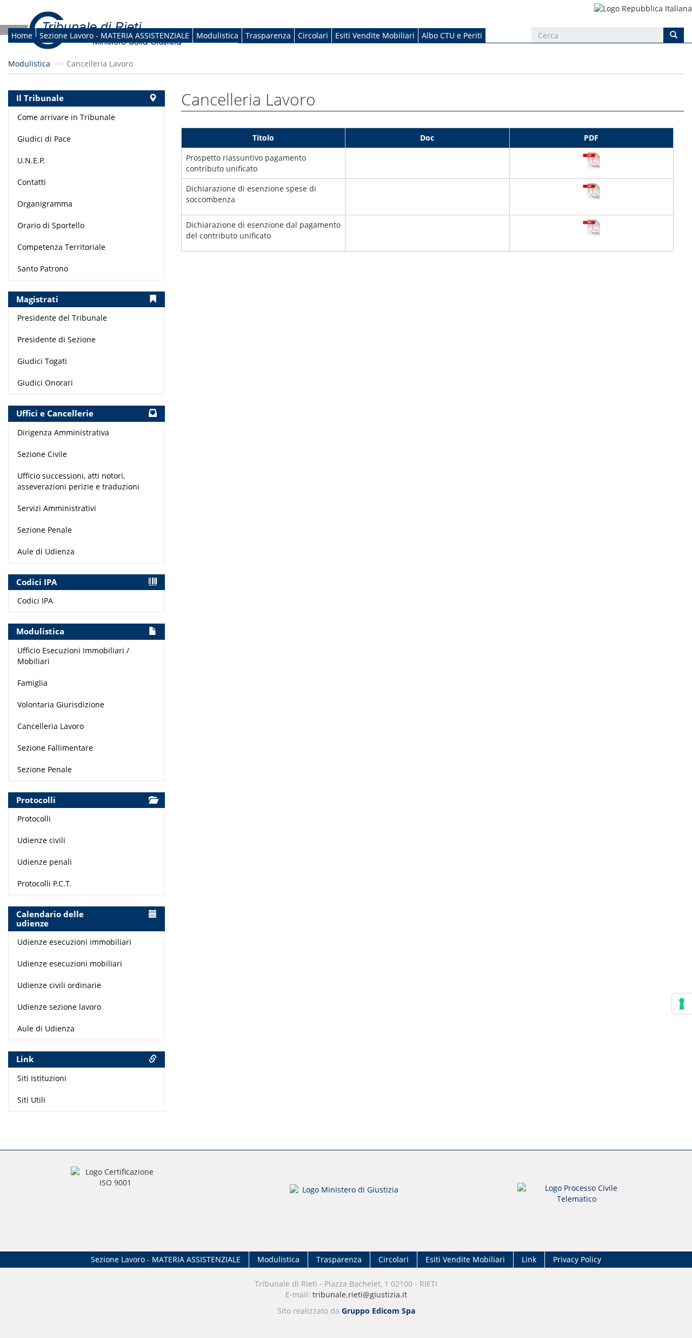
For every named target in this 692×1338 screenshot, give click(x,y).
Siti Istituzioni (41, 1078)
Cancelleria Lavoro (50, 726)
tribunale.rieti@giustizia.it (359, 1294)
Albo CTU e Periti (452, 35)
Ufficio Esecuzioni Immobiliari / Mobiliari (73, 655)
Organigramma (44, 203)
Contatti (31, 182)
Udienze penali (44, 862)
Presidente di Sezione (56, 339)
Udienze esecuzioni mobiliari (69, 963)
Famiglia (32, 683)
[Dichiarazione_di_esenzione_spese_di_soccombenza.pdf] (591, 191)
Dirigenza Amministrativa (63, 432)
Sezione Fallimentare (55, 748)
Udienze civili (41, 840)
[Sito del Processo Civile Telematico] (576, 1197)
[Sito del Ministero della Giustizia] (346, 1196)
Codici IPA (35, 600)
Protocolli (34, 818)
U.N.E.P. (31, 160)
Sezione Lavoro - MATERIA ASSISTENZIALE (114, 35)
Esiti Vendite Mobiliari (375, 35)
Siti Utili (31, 1100)
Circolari (313, 35)
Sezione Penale (44, 530)
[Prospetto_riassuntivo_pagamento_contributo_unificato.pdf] (591, 161)
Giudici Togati (42, 361)
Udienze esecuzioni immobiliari (74, 942)
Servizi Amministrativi (56, 508)
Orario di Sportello (50, 225)
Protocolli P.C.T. (44, 883)
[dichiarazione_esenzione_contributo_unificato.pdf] (591, 228)
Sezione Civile (42, 454)
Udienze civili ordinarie (59, 985)
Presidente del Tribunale (62, 318)
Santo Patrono (42, 268)
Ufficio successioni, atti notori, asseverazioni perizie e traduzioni (78, 481)
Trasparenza (268, 35)
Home (21, 35)
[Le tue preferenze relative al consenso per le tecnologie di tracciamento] (681, 1003)
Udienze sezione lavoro (59, 1007)
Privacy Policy (577, 1259)
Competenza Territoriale (61, 247)
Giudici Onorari (45, 382)
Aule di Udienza (46, 551)
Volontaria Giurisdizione (60, 704)
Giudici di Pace (44, 139)
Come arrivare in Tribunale (66, 117)
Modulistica (217, 35)
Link (529, 1259)
